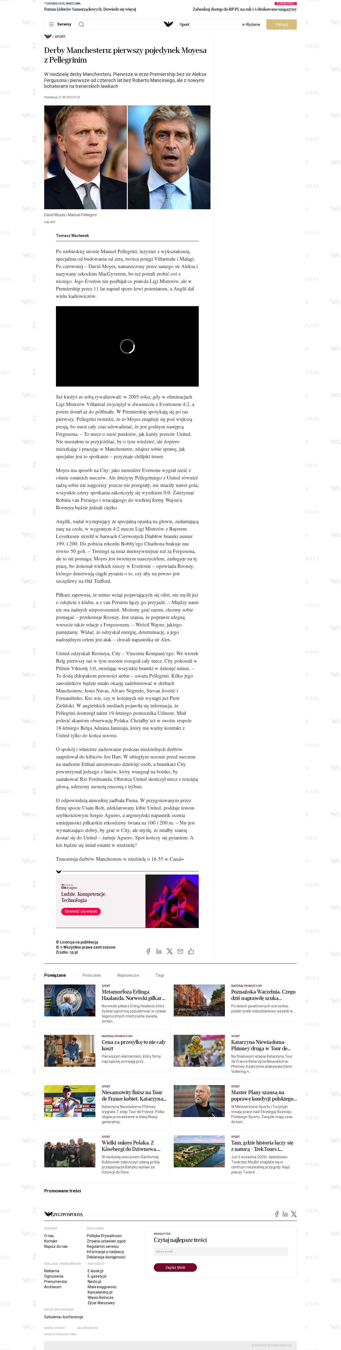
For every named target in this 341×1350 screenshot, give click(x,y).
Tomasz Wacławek (72, 235)
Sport (60, 37)
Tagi (159, 975)
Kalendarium (87, 1328)
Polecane (91, 975)
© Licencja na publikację (77, 942)
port (184, 24)
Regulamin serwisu (103, 1246)
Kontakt (50, 1241)
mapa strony (54, 1328)
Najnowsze (128, 975)
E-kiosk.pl (95, 1271)
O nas (49, 1236)
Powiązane (55, 975)
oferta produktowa (60, 1334)
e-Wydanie (251, 24)
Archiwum (53, 1287)
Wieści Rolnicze (100, 1297)
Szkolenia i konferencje (63, 1317)
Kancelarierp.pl (100, 1292)
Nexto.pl (94, 1281)
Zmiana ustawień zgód (106, 1241)
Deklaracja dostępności (106, 1257)
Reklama (51, 1271)
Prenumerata (55, 1281)
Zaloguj (281, 24)
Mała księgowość (102, 1287)
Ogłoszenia (53, 1276)
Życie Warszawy (101, 1303)
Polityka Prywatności (104, 1236)
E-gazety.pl (97, 1276)
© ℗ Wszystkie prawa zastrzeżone (85, 947)
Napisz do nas (56, 1246)
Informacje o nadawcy (105, 1252)
